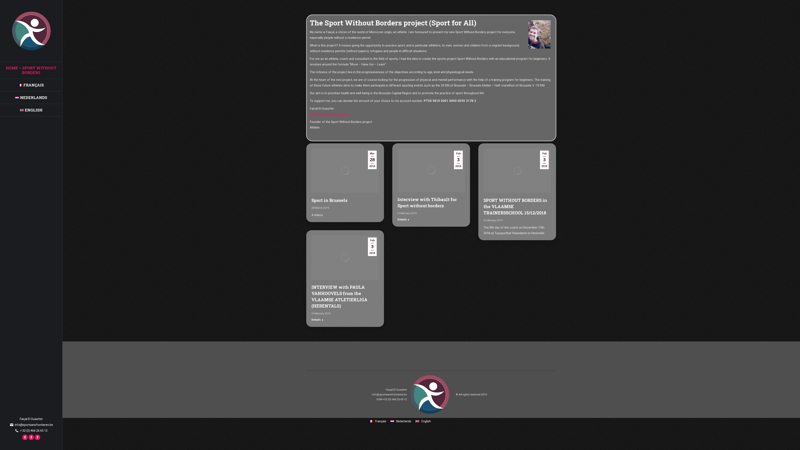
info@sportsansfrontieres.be (330, 114)
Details (402, 219)
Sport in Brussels (329, 200)
